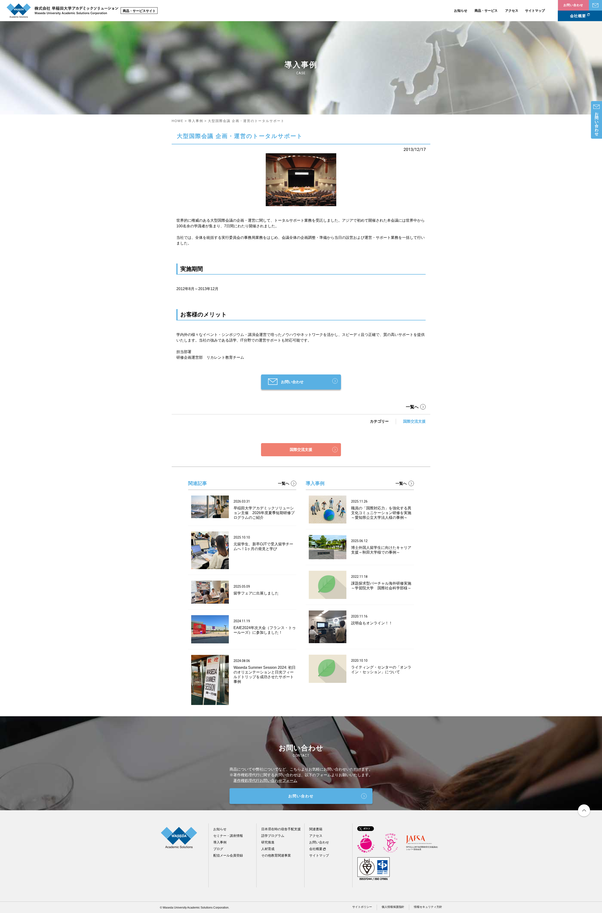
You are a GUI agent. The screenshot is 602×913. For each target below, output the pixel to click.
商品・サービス (486, 10)
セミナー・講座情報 (228, 836)
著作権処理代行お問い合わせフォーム (265, 781)
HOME (177, 121)
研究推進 (267, 842)
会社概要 (578, 16)
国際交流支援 (414, 421)
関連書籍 (315, 829)
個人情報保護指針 (393, 907)
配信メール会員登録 (228, 855)
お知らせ (460, 10)
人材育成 (267, 849)
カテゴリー (379, 421)
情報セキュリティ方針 (428, 907)
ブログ (218, 849)
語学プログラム (272, 836)
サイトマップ (535, 10)
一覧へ (412, 407)
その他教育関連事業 (276, 855)
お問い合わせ (595, 5)
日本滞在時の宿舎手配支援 (281, 829)
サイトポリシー (362, 907)
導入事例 (195, 121)
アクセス (511, 10)
